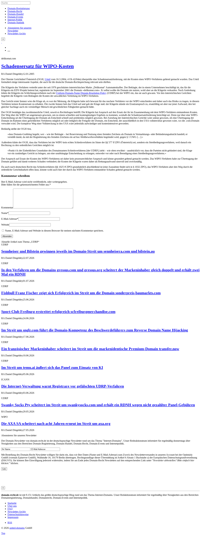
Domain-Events (15, 17)
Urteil (47, 79)
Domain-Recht (15, 11)
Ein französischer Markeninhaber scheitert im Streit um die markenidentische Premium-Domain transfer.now (90, 349)
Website (5, 224)
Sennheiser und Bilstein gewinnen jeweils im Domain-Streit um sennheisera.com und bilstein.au (78, 251)
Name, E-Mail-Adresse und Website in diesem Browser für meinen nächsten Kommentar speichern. (54, 230)
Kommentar (7, 207)
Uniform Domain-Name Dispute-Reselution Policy (81, 93)
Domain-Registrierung (19, 8)
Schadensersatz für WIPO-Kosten (37, 66)
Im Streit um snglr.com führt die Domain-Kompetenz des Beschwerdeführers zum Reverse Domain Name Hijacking (94, 330)
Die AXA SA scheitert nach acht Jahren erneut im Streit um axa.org (55, 424)
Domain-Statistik (16, 22)
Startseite (12, 503)
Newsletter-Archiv (17, 511)
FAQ (10, 508)
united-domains (17, 528)
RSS (10, 522)
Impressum (13, 517)
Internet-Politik (15, 19)
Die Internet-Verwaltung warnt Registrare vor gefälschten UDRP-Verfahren (62, 386)
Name (4, 213)
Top (3, 533)
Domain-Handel (16, 14)
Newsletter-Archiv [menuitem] (17, 33)
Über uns (12, 506)
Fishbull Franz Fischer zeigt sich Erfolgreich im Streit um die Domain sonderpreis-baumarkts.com (81, 293)
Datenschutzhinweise (18, 514)
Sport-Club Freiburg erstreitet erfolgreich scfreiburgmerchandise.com (58, 312)
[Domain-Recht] (1, 42)
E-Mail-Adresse (9, 219)
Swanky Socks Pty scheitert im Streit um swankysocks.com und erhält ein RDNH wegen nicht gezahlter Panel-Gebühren (98, 405)
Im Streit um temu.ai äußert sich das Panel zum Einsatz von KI (52, 367)
